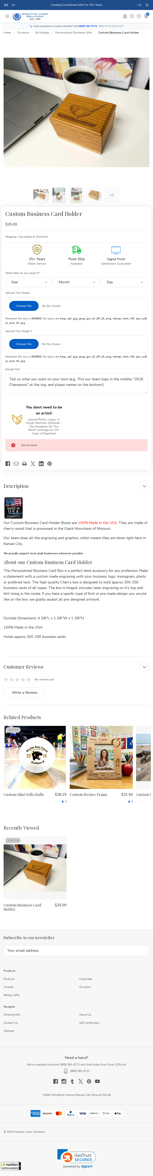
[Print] (26, 463)
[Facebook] (9, 463)
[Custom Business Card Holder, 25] (35, 867)
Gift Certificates (89, 1023)
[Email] (18, 463)
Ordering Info (12, 1015)
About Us (85, 1015)
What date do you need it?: (23, 273)
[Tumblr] (74, 1081)
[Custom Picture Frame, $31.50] (101, 757)
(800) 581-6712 (87, 26)
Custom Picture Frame (89, 795)
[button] (11, 1166)
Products (9, 979)
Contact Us (11, 1023)
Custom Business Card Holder (22, 907)
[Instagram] (66, 1081)
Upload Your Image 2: (19, 331)
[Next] (139, 5)
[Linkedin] (43, 463)
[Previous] (14, 5)
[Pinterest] (51, 463)
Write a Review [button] (24, 692)
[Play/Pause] (6, 5)
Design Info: (13, 369)
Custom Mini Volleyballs (24, 795)
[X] (34, 463)
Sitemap (9, 1031)
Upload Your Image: (18, 293)
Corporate (85, 979)
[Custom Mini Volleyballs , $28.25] (35, 757)
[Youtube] (97, 1081)
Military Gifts (12, 995)
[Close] (147, 5)
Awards (9, 987)
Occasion (85, 987)
